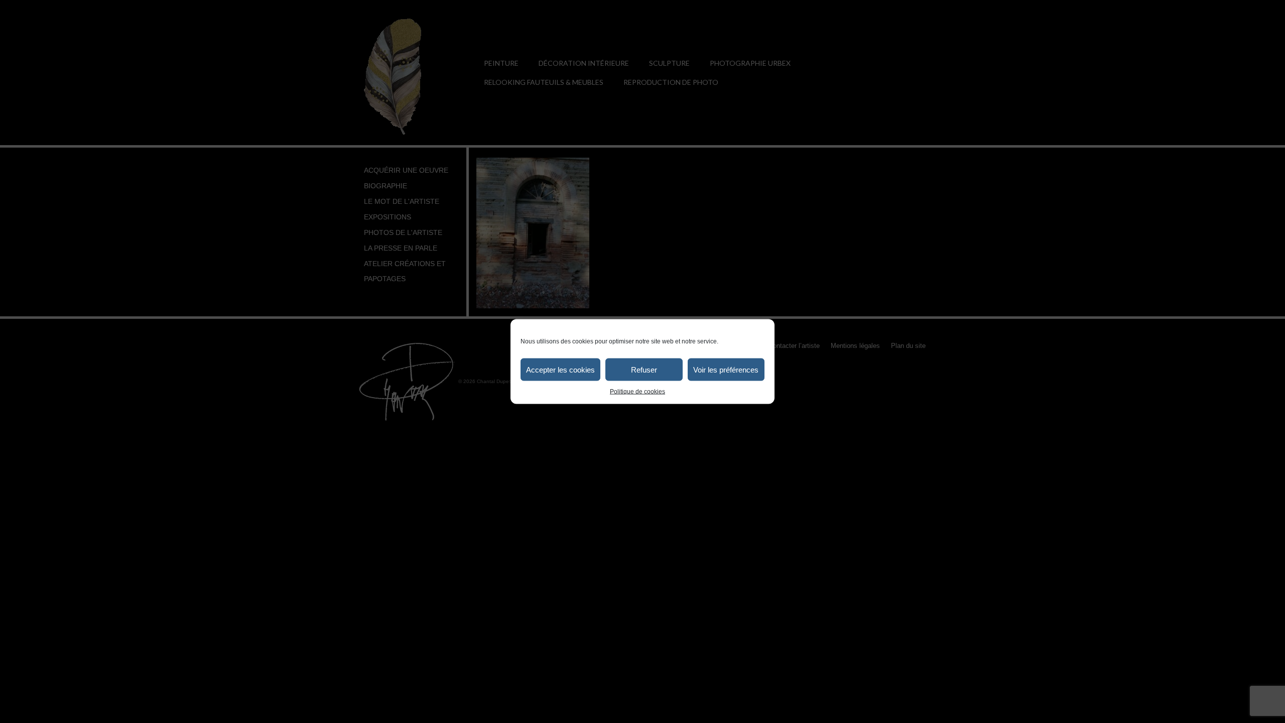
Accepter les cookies (560, 369)
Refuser (644, 369)
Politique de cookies (637, 391)
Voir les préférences (725, 369)
